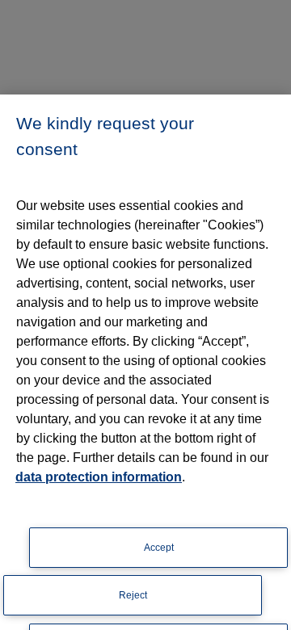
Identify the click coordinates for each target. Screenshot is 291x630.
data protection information (98, 477)
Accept (159, 547)
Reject (133, 595)
